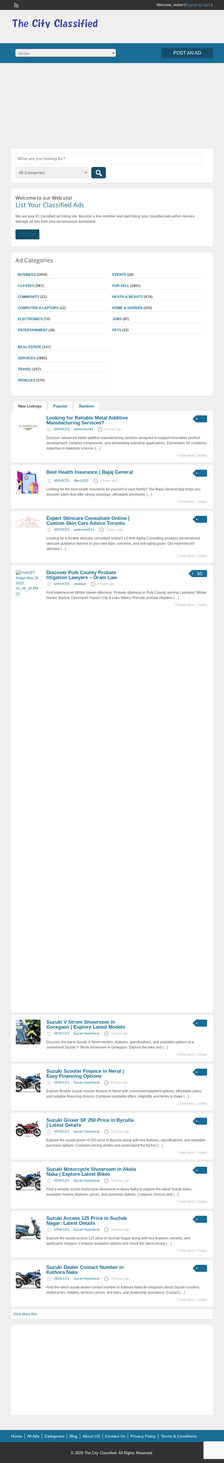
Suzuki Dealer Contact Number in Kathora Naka (85, 1270)
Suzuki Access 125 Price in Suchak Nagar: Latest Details (86, 1220)
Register (192, 5)
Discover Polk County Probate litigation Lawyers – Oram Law (81, 575)
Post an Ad (187, 52)
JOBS (117, 319)
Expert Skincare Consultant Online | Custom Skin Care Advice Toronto (88, 520)
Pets (116, 330)
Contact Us (115, 1436)
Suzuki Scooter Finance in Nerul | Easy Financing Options (85, 1073)
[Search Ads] (98, 172)
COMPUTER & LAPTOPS (38, 308)
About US (91, 1436)
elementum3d (83, 429)
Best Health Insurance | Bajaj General (89, 472)
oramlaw (80, 584)
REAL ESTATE (29, 347)
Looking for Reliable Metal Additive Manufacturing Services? (87, 420)
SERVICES (61, 429)
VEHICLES (61, 1033)
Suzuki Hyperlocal (86, 1033)
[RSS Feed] (15, 4)
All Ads (33, 1436)
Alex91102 (81, 480)
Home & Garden (127, 308)
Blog (73, 1436)
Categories (54, 1436)
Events (119, 275)
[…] (97, 448)
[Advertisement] (112, 105)
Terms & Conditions (179, 1436)
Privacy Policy (143, 1436)
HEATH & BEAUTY (127, 297)
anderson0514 (84, 529)
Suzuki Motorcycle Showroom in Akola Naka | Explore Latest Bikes (91, 1171)
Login (205, 5)
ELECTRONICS (30, 319)
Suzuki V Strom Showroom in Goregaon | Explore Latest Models (85, 1024)
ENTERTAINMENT (33, 330)
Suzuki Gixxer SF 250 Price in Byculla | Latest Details (90, 1122)
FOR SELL (120, 286)
